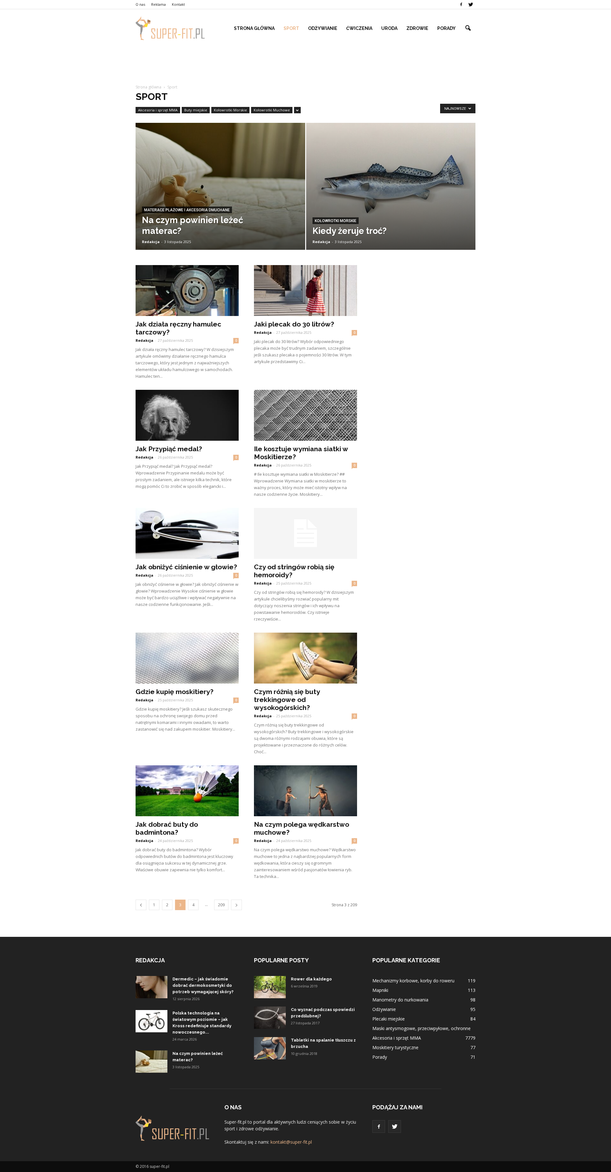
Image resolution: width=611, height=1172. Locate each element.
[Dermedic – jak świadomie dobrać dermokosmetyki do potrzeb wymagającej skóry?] (151, 987)
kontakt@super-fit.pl (291, 1142)
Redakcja (151, 241)
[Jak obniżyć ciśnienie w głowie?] (187, 533)
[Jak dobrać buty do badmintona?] (187, 790)
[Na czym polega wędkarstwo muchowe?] (305, 790)
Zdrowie (417, 28)
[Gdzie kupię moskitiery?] (187, 658)
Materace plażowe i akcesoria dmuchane (187, 210)
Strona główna (254, 28)
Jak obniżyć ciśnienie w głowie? (186, 567)
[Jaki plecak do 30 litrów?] (305, 290)
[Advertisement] (305, 63)
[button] (467, 28)
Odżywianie (322, 28)
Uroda (389, 28)
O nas (140, 4)
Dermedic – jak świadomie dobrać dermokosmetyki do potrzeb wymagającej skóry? (203, 985)
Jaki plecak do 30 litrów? (294, 324)
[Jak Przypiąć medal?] (187, 415)
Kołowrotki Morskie (230, 110)
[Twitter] (470, 4)
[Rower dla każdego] (270, 987)
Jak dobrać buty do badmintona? (167, 828)
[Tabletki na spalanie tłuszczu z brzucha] (270, 1048)
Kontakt (178, 4)
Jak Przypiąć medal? (169, 449)
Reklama (158, 4)
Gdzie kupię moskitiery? (175, 692)
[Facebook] (461, 4)
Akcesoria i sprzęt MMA (158, 110)
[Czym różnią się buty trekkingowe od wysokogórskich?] (305, 658)
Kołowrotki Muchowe (272, 110)
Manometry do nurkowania (400, 1000)
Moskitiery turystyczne (395, 1047)
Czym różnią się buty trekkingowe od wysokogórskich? (287, 700)
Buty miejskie (195, 110)
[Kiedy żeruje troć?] (391, 193)
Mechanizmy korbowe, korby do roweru (413, 981)
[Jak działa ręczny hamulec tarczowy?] (187, 290)
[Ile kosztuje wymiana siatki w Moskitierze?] (305, 415)
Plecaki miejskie (388, 1019)
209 (221, 905)
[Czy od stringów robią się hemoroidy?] (305, 533)
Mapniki (380, 990)
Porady (446, 28)
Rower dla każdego (311, 979)
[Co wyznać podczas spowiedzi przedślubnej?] (270, 1018)
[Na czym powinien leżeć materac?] (220, 191)
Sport (291, 28)
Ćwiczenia (359, 28)
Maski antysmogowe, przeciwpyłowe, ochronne (421, 1028)
